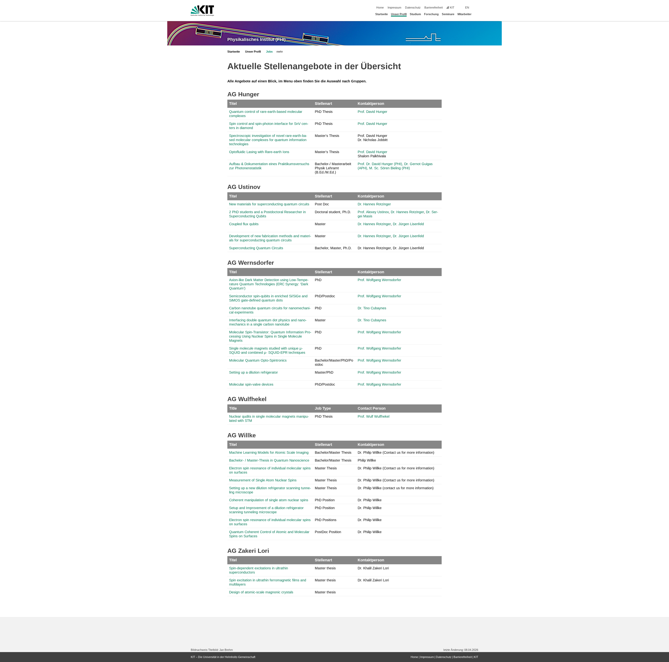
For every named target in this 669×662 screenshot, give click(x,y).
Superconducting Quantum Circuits (256, 248)
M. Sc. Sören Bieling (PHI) (389, 168)
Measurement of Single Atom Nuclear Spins (263, 480)
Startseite (381, 14)
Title (233, 408)
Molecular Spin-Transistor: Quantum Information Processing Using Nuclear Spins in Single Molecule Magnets (270, 336)
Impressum (394, 7)
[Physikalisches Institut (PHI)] (423, 37)
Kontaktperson (371, 103)
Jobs (269, 51)
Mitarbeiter (464, 14)
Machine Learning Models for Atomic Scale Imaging (269, 452)
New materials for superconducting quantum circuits (269, 204)
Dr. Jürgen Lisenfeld (408, 224)
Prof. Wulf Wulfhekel (373, 416)
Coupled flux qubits (244, 224)
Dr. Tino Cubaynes (372, 308)
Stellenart (323, 103)
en (467, 7)
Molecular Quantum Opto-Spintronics (258, 360)
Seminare (448, 14)
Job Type (323, 408)
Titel (233, 103)
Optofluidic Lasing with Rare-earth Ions (259, 152)
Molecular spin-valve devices (251, 384)
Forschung (431, 14)
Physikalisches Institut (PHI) (256, 39)
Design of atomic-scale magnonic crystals (261, 592)
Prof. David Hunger (372, 112)
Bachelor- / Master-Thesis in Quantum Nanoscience (269, 460)
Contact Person (372, 408)
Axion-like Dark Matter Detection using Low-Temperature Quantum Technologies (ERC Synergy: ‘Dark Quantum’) (269, 284)
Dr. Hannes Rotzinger (374, 204)
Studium (415, 14)
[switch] (477, 7)
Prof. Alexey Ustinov (373, 212)
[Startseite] (477, 14)
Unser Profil (399, 14)
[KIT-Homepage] (202, 10)
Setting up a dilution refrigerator (253, 372)
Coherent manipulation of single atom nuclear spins (268, 500)
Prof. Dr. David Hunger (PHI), (380, 164)
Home (380, 7)
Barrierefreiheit (433, 7)
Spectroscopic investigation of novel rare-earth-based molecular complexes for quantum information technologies (268, 140)
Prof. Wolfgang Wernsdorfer (379, 280)
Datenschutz (413, 7)
